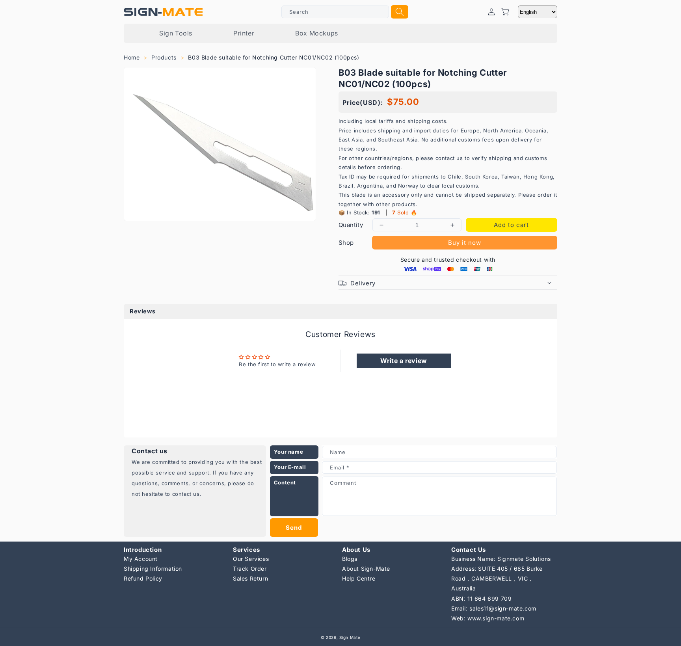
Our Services (251, 558)
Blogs (349, 558)
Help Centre (359, 578)
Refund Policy (143, 578)
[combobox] (335, 12)
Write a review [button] (403, 361)
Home (132, 57)
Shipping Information (153, 568)
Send (294, 527)
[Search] (399, 12)
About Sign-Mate (366, 568)
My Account (141, 558)
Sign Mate (349, 637)
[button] (448, 282)
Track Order (250, 568)
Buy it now (464, 242)
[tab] (340, 311)
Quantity (351, 225)
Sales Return (250, 578)
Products (164, 57)
